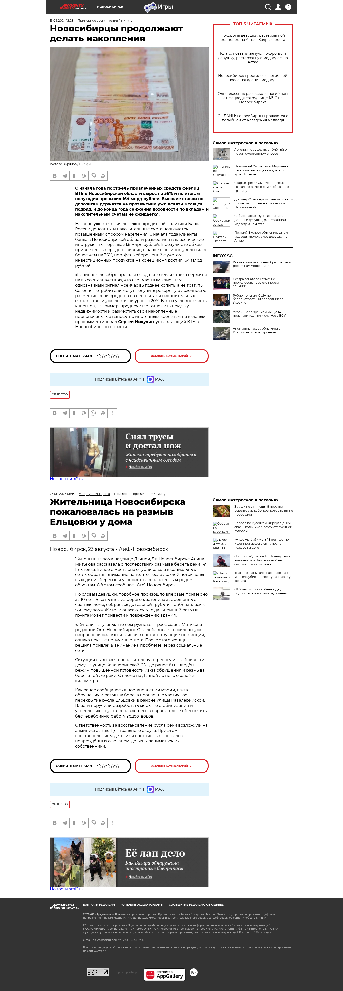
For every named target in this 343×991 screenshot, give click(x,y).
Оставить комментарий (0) (171, 356)
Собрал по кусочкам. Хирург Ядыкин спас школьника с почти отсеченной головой (263, 527)
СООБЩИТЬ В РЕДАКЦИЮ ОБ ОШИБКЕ (196, 904)
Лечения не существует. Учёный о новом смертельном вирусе (260, 151)
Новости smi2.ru (66, 478)
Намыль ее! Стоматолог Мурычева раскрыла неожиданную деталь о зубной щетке (261, 170)
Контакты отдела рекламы (142, 904)
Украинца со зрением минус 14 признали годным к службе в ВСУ (259, 313)
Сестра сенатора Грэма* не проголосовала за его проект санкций (256, 282)
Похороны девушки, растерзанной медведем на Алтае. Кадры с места (252, 37)
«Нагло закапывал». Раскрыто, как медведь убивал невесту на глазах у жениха (262, 577)
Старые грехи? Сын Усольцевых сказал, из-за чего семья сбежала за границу (262, 187)
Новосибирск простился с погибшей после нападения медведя (253, 78)
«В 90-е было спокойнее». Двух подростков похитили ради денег (260, 591)
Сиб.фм (85, 164)
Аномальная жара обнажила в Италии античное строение (256, 330)
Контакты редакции (99, 904)
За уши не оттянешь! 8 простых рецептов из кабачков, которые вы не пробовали (263, 510)
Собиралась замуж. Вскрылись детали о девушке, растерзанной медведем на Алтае (260, 220)
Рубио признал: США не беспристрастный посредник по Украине (258, 299)
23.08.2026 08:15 (62, 494)
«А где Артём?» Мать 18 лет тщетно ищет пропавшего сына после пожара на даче (261, 543)
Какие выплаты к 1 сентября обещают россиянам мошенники (262, 264)
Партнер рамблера (126, 972)
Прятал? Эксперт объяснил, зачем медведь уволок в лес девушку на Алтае (261, 236)
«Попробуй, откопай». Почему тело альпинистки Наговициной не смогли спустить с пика (262, 560)
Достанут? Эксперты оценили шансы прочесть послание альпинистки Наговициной (263, 203)
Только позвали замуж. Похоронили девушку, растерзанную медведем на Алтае (253, 57)
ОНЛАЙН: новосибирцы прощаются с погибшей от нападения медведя (253, 118)
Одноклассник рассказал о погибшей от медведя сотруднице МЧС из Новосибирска (253, 98)
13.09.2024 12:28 (62, 20)
